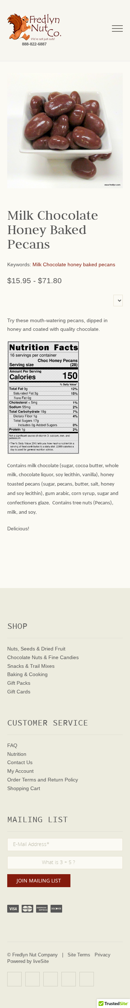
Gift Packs (18, 683)
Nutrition (16, 754)
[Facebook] (32, 979)
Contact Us (19, 762)
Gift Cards (18, 691)
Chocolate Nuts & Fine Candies (43, 657)
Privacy (102, 954)
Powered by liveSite (28, 961)
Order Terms (21, 780)
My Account (20, 771)
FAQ (12, 745)
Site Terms (79, 954)
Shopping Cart (23, 788)
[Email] (86, 979)
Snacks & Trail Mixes (31, 666)
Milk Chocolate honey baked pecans (73, 264)
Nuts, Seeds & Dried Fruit (36, 649)
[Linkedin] (68, 979)
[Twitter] (50, 979)
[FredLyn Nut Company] (34, 27)
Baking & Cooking (27, 674)
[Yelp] (14, 979)
